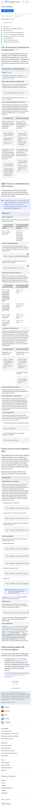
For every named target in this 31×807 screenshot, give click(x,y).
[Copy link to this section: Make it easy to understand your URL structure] (15, 186)
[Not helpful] (13, 19)
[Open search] (23, 2)
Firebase (3, 785)
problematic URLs (22, 660)
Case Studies (4, 755)
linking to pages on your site (12, 275)
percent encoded (10, 78)
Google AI (3, 790)
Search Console (7, 10)
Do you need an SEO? (6, 745)
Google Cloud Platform (7, 788)
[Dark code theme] (28, 254)
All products (4, 793)
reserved (25, 77)
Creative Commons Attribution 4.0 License (19, 694)
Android (3, 780)
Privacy (8, 799)
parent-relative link (11, 626)
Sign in (27, 2)
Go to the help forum (6, 731)
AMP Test (3, 770)
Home (2, 16)
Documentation (7, 7)
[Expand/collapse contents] (10, 27)
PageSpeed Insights (6, 767)
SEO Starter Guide (5, 748)
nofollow (25, 617)
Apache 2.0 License (24, 696)
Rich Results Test (5, 765)
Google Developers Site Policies (17, 697)
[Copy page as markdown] (16, 50)
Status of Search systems (7, 750)
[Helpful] (11, 19)
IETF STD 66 (9, 72)
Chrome (3, 783)
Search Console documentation (9, 753)
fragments (9, 84)
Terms (3, 799)
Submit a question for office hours (9, 733)
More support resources (7, 738)
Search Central (17, 2)
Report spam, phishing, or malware (10, 736)
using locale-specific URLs (12, 420)
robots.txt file (13, 597)
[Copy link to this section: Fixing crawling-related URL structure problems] (19, 650)
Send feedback (7, 22)
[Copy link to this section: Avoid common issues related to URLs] (7, 451)
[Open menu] (2, 2)
